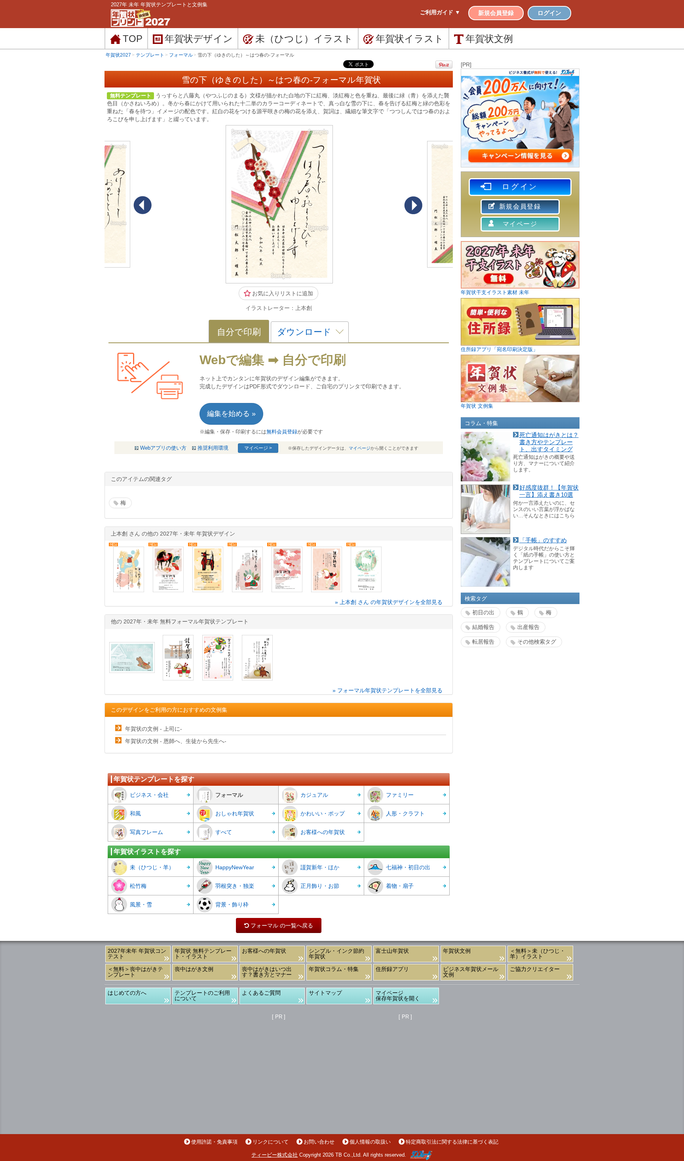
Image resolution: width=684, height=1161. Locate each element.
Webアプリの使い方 (163, 448)
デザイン (199, 38)
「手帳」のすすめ (543, 540)
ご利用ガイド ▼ (440, 12)
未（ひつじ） (304, 38)
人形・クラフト (405, 813)
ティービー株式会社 (274, 1155)
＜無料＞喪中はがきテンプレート (135, 972)
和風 (135, 813)
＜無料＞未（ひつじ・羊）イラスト (537, 954)
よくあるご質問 (261, 993)
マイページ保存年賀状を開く (398, 995)
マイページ (359, 448)
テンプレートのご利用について (202, 995)
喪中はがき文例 (194, 969)
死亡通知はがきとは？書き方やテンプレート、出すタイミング (549, 442)
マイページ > (258, 448)
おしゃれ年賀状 (234, 813)
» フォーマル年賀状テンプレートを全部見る (387, 690)
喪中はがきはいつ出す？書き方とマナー (267, 972)
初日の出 (483, 612)
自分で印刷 (239, 332)
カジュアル (314, 795)
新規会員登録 (496, 13)
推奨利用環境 (213, 448)
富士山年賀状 (392, 951)
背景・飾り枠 (232, 904)
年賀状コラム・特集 (334, 969)
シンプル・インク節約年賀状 (336, 954)
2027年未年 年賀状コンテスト (137, 954)
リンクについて (271, 1142)
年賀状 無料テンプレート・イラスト (203, 954)
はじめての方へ (127, 993)
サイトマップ (325, 993)
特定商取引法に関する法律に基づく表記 (452, 1142)
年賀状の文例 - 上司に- (153, 729)
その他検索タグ (536, 641)
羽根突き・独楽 (234, 886)
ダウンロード (304, 332)
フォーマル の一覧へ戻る (278, 925)
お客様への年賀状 (322, 832)
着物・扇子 (400, 886)
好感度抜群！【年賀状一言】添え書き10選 (549, 491)
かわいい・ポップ (322, 813)
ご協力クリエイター (535, 969)
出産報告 (528, 627)
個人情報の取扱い (370, 1142)
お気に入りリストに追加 (282, 293)
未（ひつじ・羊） (152, 867)
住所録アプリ (392, 969)
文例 (489, 38)
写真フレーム (146, 832)
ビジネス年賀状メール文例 (470, 972)
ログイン (549, 13)
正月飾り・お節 (319, 886)
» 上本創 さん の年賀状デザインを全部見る (389, 602)
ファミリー (400, 795)
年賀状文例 (457, 951)
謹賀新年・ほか (319, 867)
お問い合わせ (319, 1142)
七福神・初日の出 (408, 867)
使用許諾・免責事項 (214, 1142)
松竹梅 (138, 886)
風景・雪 (141, 904)
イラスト (410, 38)
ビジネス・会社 (149, 795)
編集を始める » (231, 414)
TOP (132, 38)
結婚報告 (483, 627)
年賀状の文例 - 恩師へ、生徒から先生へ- (175, 741)
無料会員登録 (281, 432)
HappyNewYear (234, 867)
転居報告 (483, 641)
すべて (223, 832)
